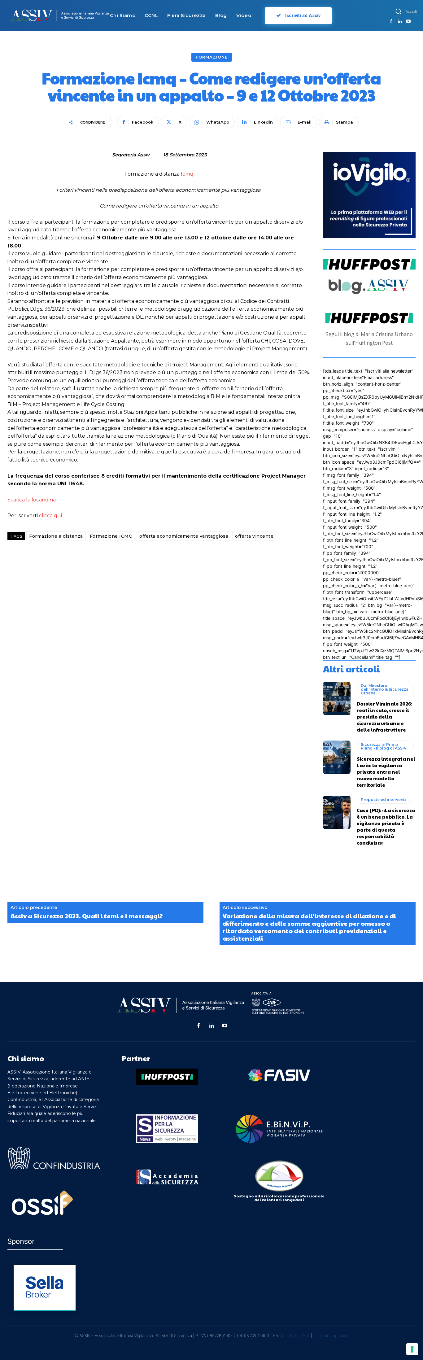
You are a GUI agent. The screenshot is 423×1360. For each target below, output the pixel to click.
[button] (398, 11)
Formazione (212, 57)
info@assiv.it (298, 1335)
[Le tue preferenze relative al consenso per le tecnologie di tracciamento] (412, 1349)
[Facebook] (391, 22)
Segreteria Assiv (131, 155)
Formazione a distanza (56, 536)
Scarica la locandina (31, 500)
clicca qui (50, 515)
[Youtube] (408, 22)
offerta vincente (254, 536)
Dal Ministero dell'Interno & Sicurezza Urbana (384, 689)
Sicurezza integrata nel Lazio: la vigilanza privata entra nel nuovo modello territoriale (386, 771)
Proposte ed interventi (383, 799)
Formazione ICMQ (111, 536)
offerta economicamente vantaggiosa (183, 536)
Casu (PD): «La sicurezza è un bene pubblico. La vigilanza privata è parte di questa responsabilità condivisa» (386, 826)
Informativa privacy (330, 1335)
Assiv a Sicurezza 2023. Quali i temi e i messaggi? (87, 916)
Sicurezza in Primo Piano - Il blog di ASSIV (384, 746)
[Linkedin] (400, 22)
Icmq (187, 174)
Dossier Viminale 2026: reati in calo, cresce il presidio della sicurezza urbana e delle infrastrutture (384, 716)
